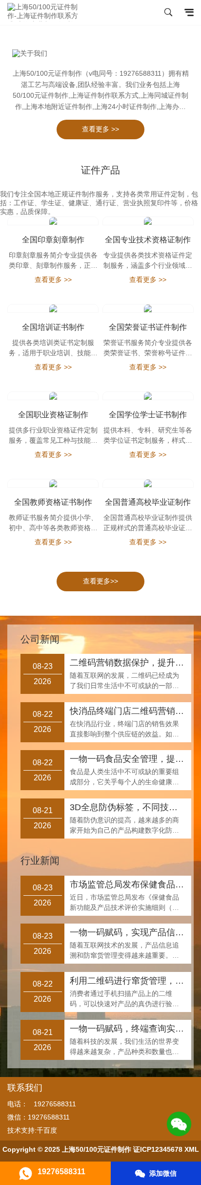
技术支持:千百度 (32, 1130)
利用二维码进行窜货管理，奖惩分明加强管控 (127, 981)
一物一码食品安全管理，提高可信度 (127, 759)
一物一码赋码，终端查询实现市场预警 (127, 1029)
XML (191, 1149)
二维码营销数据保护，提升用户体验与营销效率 (127, 663)
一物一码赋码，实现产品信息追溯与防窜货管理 (127, 932)
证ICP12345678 (157, 1149)
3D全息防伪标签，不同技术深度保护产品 (127, 807)
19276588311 (55, 1104)
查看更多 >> (100, 129)
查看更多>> (100, 581)
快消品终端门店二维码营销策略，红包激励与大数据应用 (127, 711)
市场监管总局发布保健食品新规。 (127, 884)
